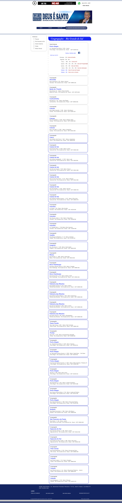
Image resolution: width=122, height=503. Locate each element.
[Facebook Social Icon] (79, 53)
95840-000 (73, 461)
